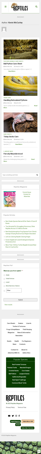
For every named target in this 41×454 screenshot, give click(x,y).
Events (9, 341)
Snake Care (7, 97)
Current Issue (27, 192)
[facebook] (19, 415)
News (14, 344)
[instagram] (16, 415)
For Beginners (26, 341)
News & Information (23, 332)
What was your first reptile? (13, 271)
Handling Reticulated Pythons (15, 100)
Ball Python (12, 374)
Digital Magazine (15, 421)
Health (17, 341)
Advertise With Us (14, 353)
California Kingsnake (19, 377)
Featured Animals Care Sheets (13, 61)
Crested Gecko (14, 370)
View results (8, 304)
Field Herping (27, 329)
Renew (18, 424)
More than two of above (13, 286)
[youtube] (9, 415)
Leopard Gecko (24, 374)
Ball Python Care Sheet (13, 64)
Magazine (11, 332)
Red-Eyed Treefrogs (19, 380)
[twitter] (13, 415)
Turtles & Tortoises (19, 326)
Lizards (28, 323)
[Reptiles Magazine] (18, 12)
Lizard (7, 282)
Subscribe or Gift (28, 421)
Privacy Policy (10, 407)
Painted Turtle (12, 367)
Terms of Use (22, 407)
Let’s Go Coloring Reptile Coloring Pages (18, 237)
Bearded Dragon (25, 367)
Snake (7, 275)
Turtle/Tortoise (10, 278)
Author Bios (26, 353)
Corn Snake (25, 370)
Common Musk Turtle (19, 383)
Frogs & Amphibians (13, 329)
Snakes (20, 323)
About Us (24, 350)
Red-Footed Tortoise (19, 364)
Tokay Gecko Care (11, 137)
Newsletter (19, 335)
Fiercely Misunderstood (13, 154)
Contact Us (26, 194)
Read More (11, 71)
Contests (22, 344)
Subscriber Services (28, 428)
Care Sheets (8, 134)
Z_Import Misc (8, 151)
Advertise (27, 196)
